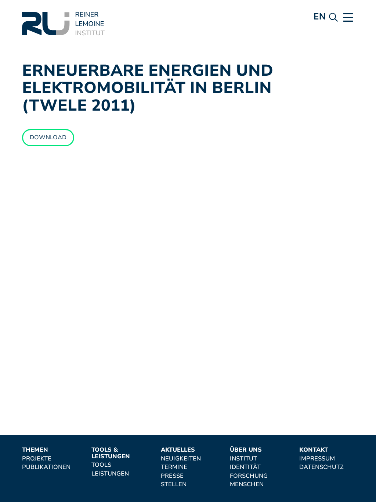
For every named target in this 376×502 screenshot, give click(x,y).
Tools (101, 465)
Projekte (36, 459)
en (320, 16)
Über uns (246, 450)
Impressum (317, 459)
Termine (174, 467)
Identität (245, 467)
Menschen (247, 484)
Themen (35, 450)
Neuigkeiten (181, 459)
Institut (243, 459)
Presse (172, 476)
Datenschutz (321, 467)
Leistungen (110, 474)
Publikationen (46, 467)
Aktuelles (178, 450)
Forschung (249, 476)
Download (48, 137)
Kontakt (313, 450)
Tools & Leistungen (110, 453)
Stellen (174, 484)
